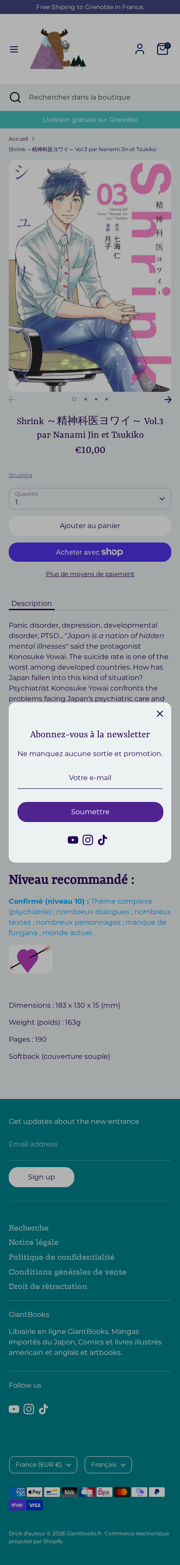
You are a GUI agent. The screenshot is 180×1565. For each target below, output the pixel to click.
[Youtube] (73, 840)
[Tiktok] (102, 840)
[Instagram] (88, 840)
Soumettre (90, 812)
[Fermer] (160, 713)
